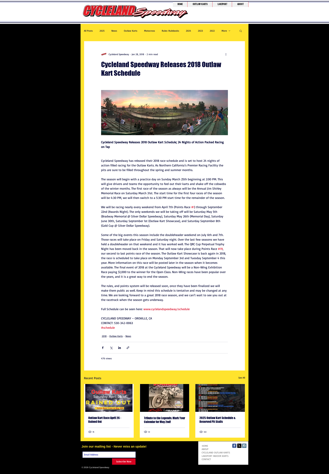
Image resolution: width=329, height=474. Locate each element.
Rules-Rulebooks (170, 30)
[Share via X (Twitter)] (111, 347)
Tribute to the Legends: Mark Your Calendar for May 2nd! (164, 420)
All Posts (88, 30)
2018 (104, 336)
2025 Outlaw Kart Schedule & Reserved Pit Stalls (217, 420)
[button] (200, 4)
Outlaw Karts (130, 30)
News (114, 30)
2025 (102, 30)
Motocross (149, 30)
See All (241, 377)
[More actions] (226, 54)
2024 (188, 30)
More (224, 30)
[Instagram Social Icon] (244, 446)
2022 (212, 30)
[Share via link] (128, 347)
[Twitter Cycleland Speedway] (239, 446)
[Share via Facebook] (102, 347)
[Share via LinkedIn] (119, 347)
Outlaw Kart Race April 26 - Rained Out (104, 420)
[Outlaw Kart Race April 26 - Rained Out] (109, 398)
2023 (200, 30)
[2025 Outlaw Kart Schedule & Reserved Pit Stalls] (220, 398)
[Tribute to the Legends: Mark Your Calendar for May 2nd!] (164, 398)
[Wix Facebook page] (234, 446)
